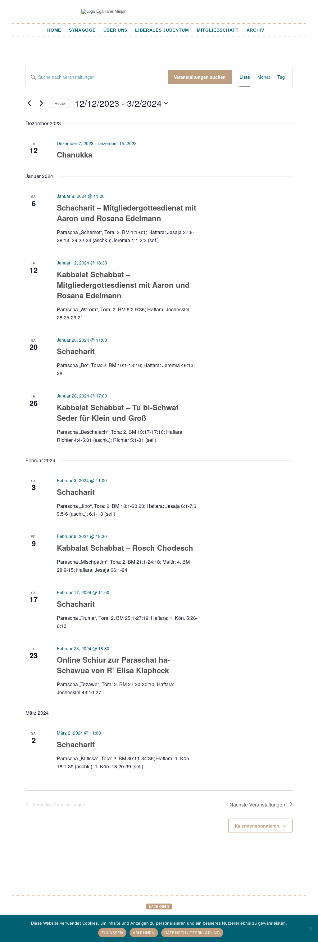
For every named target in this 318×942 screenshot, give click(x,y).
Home (54, 30)
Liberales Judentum (162, 30)
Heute (60, 103)
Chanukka (74, 154)
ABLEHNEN (144, 932)
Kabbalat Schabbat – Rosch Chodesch (125, 547)
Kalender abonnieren (257, 826)
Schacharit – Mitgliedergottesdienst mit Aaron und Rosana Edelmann (126, 212)
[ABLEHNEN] (310, 929)
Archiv (255, 30)
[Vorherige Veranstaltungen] (29, 103)
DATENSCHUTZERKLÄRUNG (192, 932)
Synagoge (82, 30)
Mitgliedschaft (218, 30)
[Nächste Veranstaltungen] (41, 103)
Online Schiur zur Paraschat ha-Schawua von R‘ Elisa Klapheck (113, 664)
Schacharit (76, 351)
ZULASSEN (112, 932)
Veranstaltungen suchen (200, 77)
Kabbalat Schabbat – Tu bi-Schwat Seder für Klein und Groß (118, 412)
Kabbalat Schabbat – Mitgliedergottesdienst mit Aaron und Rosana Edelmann (123, 284)
